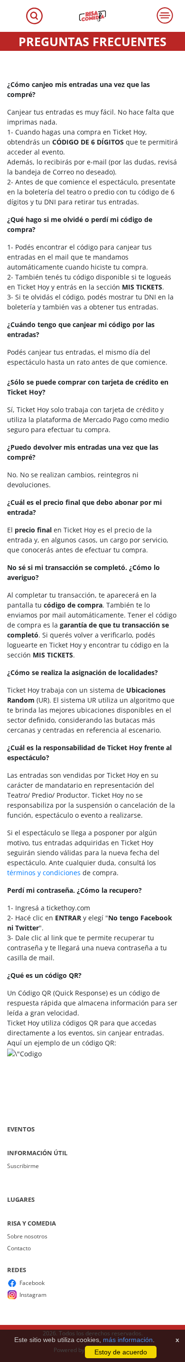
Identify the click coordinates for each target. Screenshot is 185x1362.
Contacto (19, 1248)
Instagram (32, 1295)
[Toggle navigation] (34, 16)
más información (128, 1339)
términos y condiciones (44, 872)
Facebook (32, 1283)
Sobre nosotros (27, 1236)
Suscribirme (23, 1166)
